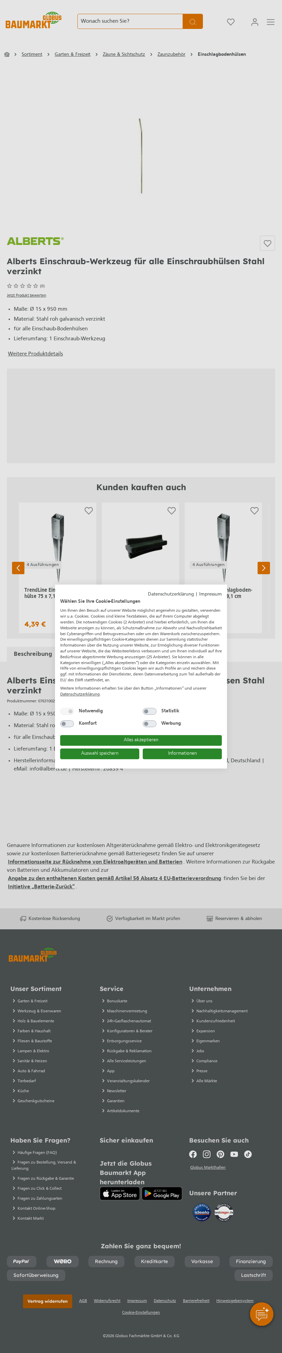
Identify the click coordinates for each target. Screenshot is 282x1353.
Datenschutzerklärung (171, 594)
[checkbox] (67, 711)
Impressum (210, 594)
